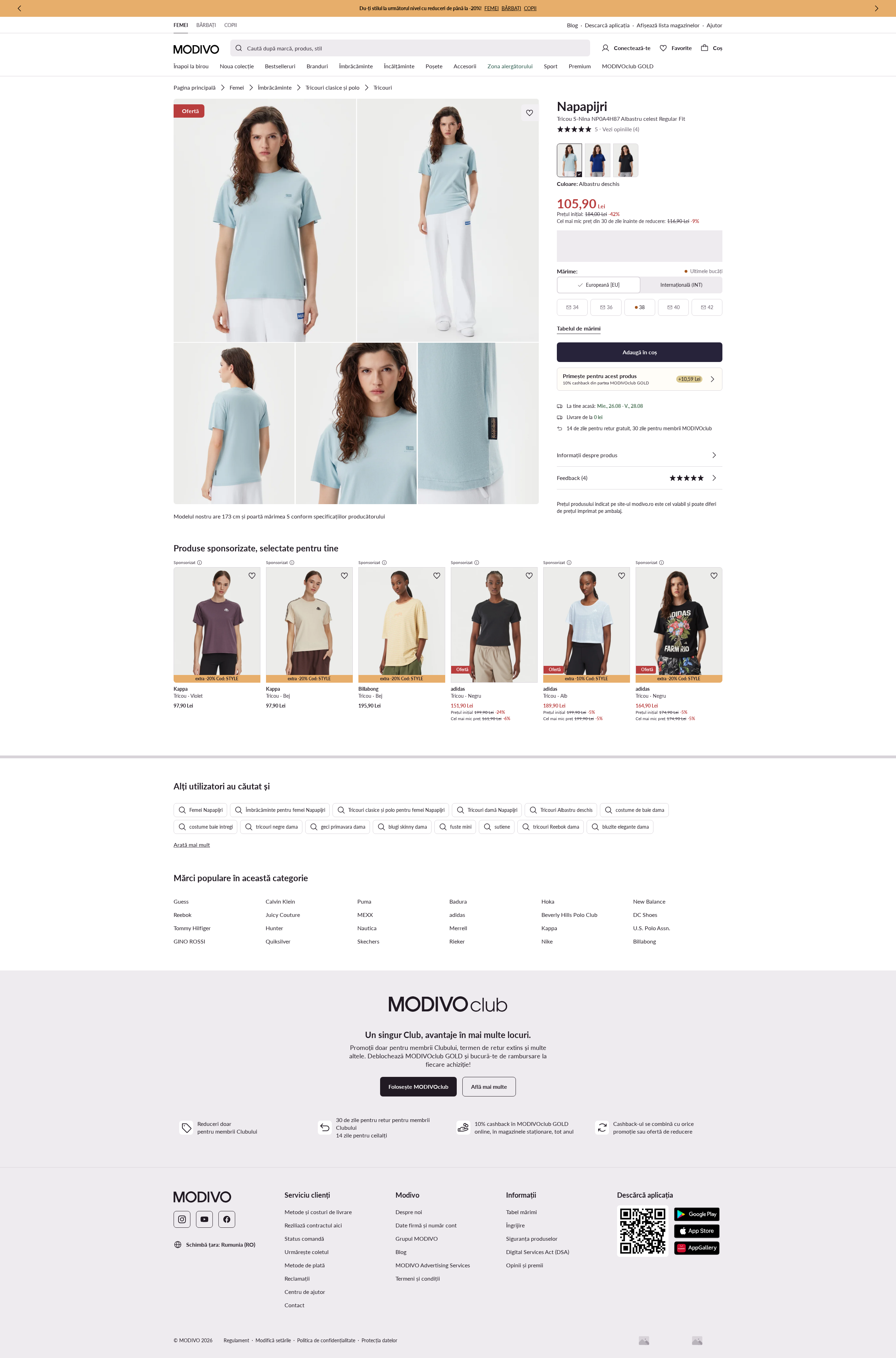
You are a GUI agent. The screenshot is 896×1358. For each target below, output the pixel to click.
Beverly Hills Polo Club (569, 914)
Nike (547, 941)
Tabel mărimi (521, 1212)
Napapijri (582, 106)
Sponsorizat (184, 562)
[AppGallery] (697, 1248)
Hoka (547, 901)
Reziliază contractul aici (313, 1225)
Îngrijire (515, 1225)
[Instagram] (182, 1219)
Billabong (644, 941)
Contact (294, 1305)
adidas (457, 914)
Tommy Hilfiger (192, 928)
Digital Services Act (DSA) (537, 1251)
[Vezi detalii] (714, 455)
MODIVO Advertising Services (433, 1265)
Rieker (457, 941)
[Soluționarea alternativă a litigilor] (644, 1340)
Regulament (236, 1340)
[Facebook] (226, 1219)
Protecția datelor (379, 1340)
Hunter (274, 928)
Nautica (367, 928)
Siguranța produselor (532, 1238)
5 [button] (598, 129)
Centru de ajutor (305, 1291)
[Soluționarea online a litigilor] (697, 1340)
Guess (181, 901)
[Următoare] (876, 8)
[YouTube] (204, 1219)
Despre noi (409, 1212)
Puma (364, 901)
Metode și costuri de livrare (318, 1212)
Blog (572, 25)
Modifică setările (273, 1340)
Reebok (182, 914)
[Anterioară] (19, 8)
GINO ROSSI (189, 941)
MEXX (365, 914)
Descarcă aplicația (607, 25)
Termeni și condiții (418, 1278)
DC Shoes (645, 914)
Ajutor (714, 25)
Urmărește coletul (307, 1251)
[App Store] (697, 1231)
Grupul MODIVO (417, 1238)
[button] (265, 220)
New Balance (649, 901)
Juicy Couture (283, 914)
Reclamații (297, 1278)
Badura (458, 901)
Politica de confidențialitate (326, 1340)
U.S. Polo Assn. (651, 928)
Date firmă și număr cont (426, 1225)
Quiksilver (278, 941)
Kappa (549, 928)
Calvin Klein (280, 901)
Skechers (368, 941)
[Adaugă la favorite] (530, 112)
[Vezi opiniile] (714, 477)
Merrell (458, 928)
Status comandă (304, 1238)
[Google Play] (697, 1214)
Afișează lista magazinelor (668, 25)
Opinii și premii (524, 1265)
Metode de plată (305, 1265)
